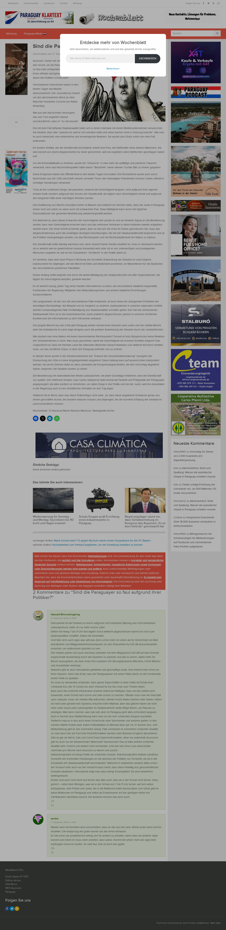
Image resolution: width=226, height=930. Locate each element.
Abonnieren (147, 58)
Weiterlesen (113, 68)
